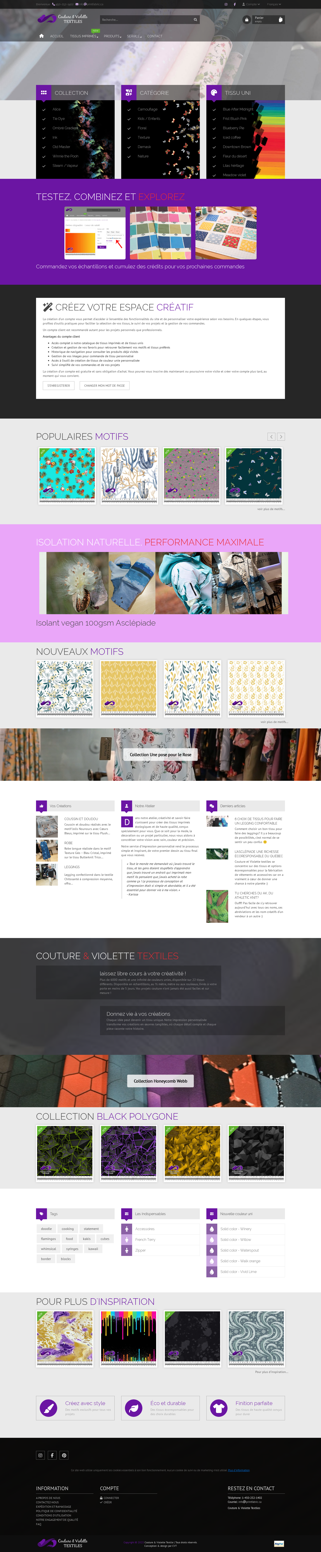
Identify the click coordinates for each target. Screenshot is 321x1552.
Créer (107, 1502)
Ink (55, 137)
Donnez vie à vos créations (138, 1014)
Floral (142, 128)
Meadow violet (234, 175)
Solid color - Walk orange (240, 1261)
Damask (144, 147)
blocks (66, 1259)
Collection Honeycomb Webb (160, 1081)
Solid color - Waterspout (240, 1250)
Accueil (57, 36)
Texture (144, 137)
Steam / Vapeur (65, 166)
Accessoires (145, 1229)
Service (133, 36)
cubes (105, 1238)
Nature (143, 156)
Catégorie (154, 93)
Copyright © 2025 (134, 1542)
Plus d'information (239, 1470)
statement (91, 1228)
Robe (68, 843)
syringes (72, 1249)
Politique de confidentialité (56, 1511)
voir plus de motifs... (271, 509)
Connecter (110, 1498)
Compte (251, 4)
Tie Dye (59, 119)
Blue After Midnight (238, 109)
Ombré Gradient (65, 128)
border (46, 1259)
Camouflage (147, 109)
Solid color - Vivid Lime (239, 1272)
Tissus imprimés (84, 34)
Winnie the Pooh (65, 156)
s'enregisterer (58, 386)
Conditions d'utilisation (53, 1515)
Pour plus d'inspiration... (271, 1372)
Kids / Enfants (149, 119)
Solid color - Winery (236, 1229)
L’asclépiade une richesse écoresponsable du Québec (259, 854)
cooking (68, 1228)
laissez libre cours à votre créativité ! (143, 973)
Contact (154, 36)
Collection (71, 93)
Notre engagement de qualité (57, 1520)
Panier (259, 19)
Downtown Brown (237, 147)
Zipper (140, 1250)
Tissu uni (238, 93)
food (69, 1238)
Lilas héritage (233, 166)
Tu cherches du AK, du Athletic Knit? (254, 895)
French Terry (145, 1240)
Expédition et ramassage (53, 1507)
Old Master (61, 147)
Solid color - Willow (236, 1240)
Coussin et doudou (81, 819)
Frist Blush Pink (235, 119)
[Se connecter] (246, 19)
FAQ (38, 1524)
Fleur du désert (235, 156)
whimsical (48, 1249)
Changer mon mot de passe (104, 386)
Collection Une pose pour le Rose (160, 754)
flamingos (48, 1238)
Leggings (72, 867)
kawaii (93, 1249)
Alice (56, 109)
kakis (87, 1238)
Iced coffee (232, 137)
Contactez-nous (47, 1502)
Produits (111, 36)
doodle (46, 1228)
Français (273, 4)
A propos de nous (48, 1498)
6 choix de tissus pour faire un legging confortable (258, 821)
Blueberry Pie (233, 128)
